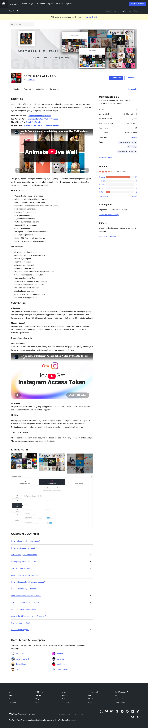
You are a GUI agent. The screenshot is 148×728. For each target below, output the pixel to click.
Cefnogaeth (132, 89)
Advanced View (105, 157)
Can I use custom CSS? (20, 623)
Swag (91, 702)
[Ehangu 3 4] (90, 456)
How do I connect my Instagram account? (28, 582)
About (11, 692)
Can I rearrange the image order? (24, 555)
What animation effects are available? (26, 596)
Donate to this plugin (107, 236)
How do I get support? (20, 630)
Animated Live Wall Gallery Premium (43, 119)
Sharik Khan (61, 664)
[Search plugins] (31, 24)
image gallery (131, 147)
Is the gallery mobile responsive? (24, 562)
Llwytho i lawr (116, 78)
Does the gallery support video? (24, 609)
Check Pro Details (33, 122)
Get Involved (93, 692)
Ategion (38, 699)
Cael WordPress (137, 4)
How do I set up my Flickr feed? (24, 589)
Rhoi (90, 699)
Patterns (38, 702)
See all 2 (134, 137)
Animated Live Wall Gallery (39, 116)
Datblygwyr (66, 699)
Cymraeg (32, 714)
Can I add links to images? (21, 568)
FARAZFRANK (62, 669)
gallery (134, 142)
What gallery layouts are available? (25, 575)
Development (55, 89)
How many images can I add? (23, 548)
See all (134, 196)
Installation (40, 89)
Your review (103, 196)
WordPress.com (121, 692)
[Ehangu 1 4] (34, 456)
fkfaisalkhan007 (22, 664)
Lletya (11, 699)
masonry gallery (122, 151)
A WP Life (31, 79)
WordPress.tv (67, 702)
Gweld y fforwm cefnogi (109, 215)
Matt (117, 695)
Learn (64, 692)
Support (65, 695)
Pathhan (60, 654)
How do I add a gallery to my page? (25, 541)
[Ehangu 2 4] (62, 456)
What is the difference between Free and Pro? (29, 616)
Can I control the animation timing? (25, 602)
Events (90, 695)
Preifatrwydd (13, 702)
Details (16, 89)
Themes (38, 695)
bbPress (119, 699)
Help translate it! (91, 17)
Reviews (27, 89)
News (11, 695)
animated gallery (124, 142)
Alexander (60, 659)
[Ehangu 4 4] (90, 478)
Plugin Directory (14, 11)
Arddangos (39, 692)
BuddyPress (120, 702)
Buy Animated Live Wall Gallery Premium (41, 125)
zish (17, 669)
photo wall (132, 151)
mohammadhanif (22, 659)
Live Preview (130, 78)
